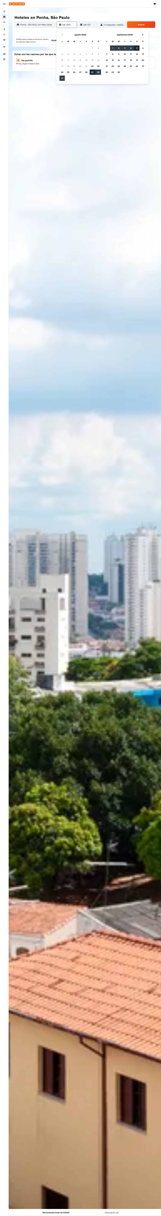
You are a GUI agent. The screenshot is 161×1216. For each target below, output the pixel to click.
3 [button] (62, 54)
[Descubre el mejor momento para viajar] (4, 39)
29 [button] (92, 72)
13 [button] (80, 60)
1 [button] (92, 48)
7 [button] (86, 54)
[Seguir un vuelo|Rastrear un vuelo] (4, 34)
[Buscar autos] (4, 22)
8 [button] (92, 54)
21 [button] (86, 66)
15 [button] (92, 60)
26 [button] (74, 72)
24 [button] (62, 72)
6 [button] (80, 54)
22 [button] (92, 66)
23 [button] (98, 66)
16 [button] (98, 60)
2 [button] (98, 48)
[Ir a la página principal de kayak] (17, 3)
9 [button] (98, 54)
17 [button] (62, 66)
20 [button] (80, 66)
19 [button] (74, 66)
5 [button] (74, 54)
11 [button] (68, 60)
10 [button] (62, 60)
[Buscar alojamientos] (4, 16)
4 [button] (68, 54)
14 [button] (86, 60)
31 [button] (62, 78)
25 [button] (68, 72)
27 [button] (80, 72)
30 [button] (98, 72)
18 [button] (68, 66)
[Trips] (4, 46)
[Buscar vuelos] (4, 11)
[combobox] (37, 24)
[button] (4, 4)
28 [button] (86, 72)
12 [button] (74, 60)
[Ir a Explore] (4, 29)
